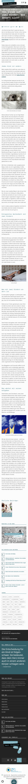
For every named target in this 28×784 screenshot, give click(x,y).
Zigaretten (8, 624)
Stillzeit (14, 619)
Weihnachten (21, 621)
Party (19, 611)
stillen (9, 619)
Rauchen (4, 614)
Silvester (20, 616)
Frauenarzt (5, 606)
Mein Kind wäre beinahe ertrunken (14, 571)
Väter (16, 621)
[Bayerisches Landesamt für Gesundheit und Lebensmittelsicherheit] (14, 775)
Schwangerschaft (18, 614)
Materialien (4, 701)
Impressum (4, 704)
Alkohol (10, 596)
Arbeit (4, 601)
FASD (16, 604)
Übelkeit (20, 624)
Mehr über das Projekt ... (8, 690)
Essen (4, 604)
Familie (8, 604)
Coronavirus (22, 601)
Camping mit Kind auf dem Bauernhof (15, 580)
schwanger (10, 614)
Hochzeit (4, 609)
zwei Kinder (5, 39)
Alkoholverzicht (6, 599)
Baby (8, 601)
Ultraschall (5, 621)
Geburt (10, 606)
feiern (20, 604)
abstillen (5, 596)
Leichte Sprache (6, 6)
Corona (16, 601)
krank (18, 609)
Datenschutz (5, 707)
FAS (12, 604)
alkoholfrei (16, 596)
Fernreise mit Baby (10, 554)
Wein (4, 624)
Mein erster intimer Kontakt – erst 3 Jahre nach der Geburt (14, 585)
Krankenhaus (5, 611)
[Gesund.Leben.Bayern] (14, 778)
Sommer (4, 619)
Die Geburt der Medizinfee (12, 576)
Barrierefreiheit (5, 709)
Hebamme (23, 606)
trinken (19, 619)
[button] (2, 781)
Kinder (13, 609)
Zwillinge (15, 624)
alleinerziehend (15, 599)
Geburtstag (16, 606)
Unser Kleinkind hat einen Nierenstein (15, 567)
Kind (9, 609)
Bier (11, 601)
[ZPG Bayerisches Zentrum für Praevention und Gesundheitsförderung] (14, 770)
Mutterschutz (13, 611)
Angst (21, 599)
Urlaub (11, 621)
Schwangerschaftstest (7, 616)
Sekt (15, 616)
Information (5, 699)
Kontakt (3, 712)
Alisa (13, 26)
